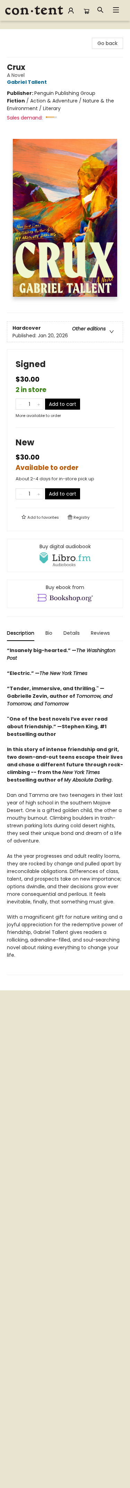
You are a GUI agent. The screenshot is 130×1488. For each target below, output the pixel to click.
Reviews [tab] (100, 633)
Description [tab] (20, 633)
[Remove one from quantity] (20, 404)
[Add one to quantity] (38, 404)
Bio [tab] (48, 633)
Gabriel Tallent (27, 82)
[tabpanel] (65, 811)
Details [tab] (71, 633)
